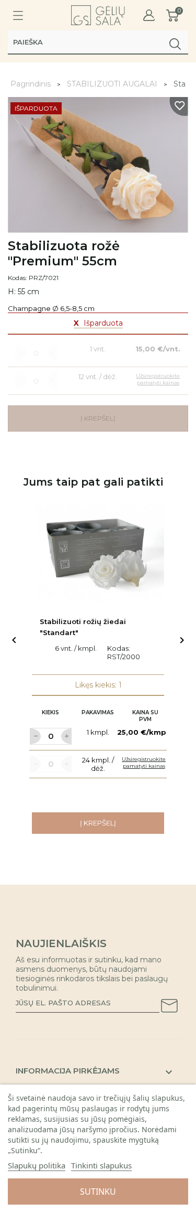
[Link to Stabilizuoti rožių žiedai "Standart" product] (98, 554)
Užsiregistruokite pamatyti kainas (144, 762)
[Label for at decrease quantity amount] (35, 736)
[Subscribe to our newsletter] (169, 1007)
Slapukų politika (36, 1165)
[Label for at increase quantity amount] (66, 736)
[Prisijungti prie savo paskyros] (149, 15)
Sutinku (98, 1191)
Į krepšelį (98, 823)
